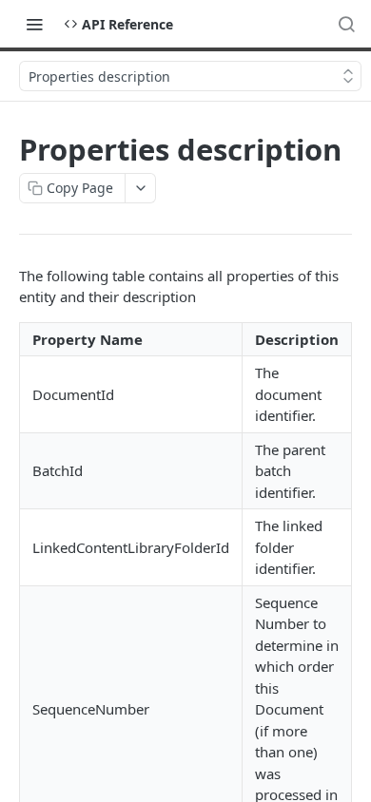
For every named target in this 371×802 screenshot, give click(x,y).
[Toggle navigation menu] (34, 24)
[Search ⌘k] (346, 24)
